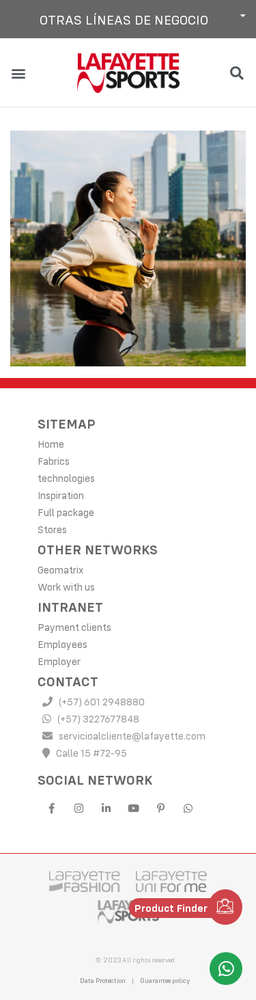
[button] (128, 19)
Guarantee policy (165, 980)
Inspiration (61, 495)
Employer (59, 661)
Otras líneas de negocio (124, 19)
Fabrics (54, 461)
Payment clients (74, 627)
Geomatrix (60, 569)
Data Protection (103, 980)
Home (51, 443)
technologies (66, 478)
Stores (52, 529)
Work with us (66, 586)
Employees (62, 644)
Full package (66, 512)
